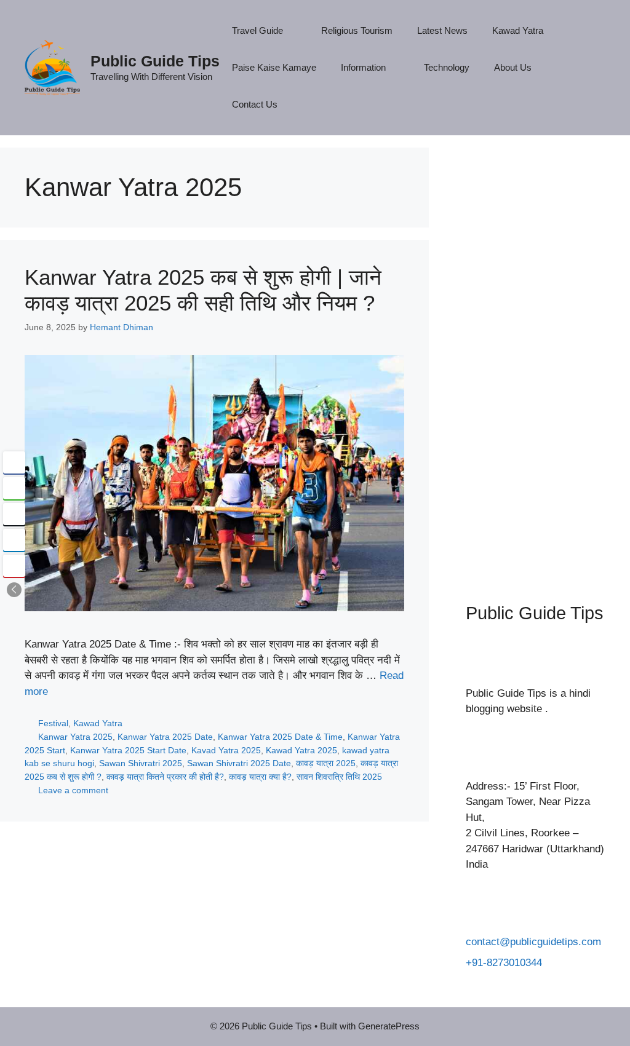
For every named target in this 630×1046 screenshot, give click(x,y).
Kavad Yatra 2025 (226, 750)
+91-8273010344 (504, 963)
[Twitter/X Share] (14, 514)
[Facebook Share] (14, 462)
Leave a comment (73, 790)
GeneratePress (389, 1026)
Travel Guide (257, 30)
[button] (14, 589)
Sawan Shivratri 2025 (140, 763)
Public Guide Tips (155, 60)
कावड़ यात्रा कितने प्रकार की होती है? (165, 777)
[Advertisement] (535, 356)
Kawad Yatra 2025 (301, 750)
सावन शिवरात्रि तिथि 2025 (339, 777)
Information (363, 67)
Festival (53, 723)
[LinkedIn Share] (14, 540)
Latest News (442, 30)
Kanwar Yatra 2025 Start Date (128, 750)
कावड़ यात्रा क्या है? (260, 777)
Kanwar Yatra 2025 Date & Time (280, 737)
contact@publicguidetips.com (533, 942)
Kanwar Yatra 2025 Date (165, 737)
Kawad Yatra (517, 30)
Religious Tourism (357, 30)
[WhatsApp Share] (14, 488)
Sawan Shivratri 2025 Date (239, 763)
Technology (446, 67)
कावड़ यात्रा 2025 (326, 763)
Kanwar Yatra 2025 (75, 737)
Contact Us (254, 104)
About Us (513, 67)
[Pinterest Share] (14, 566)
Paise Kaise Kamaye (274, 67)
